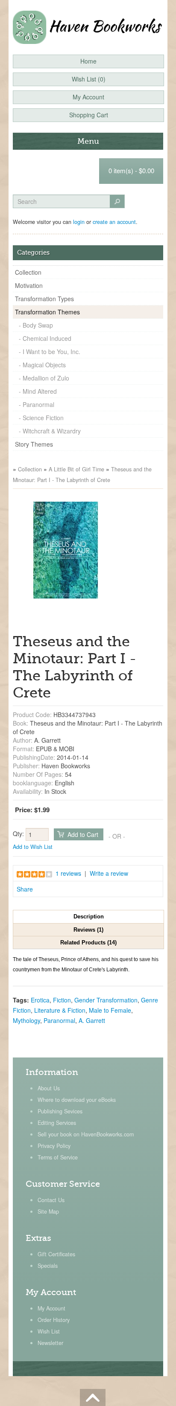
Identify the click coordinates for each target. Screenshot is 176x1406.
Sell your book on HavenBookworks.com (86, 1134)
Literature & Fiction (59, 1010)
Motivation (29, 285)
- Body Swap (36, 325)
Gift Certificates (56, 1254)
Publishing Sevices (60, 1111)
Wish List (49, 1331)
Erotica (40, 1000)
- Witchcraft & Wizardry (50, 431)
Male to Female (110, 1010)
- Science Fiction (41, 417)
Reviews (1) (88, 930)
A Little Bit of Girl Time (76, 469)
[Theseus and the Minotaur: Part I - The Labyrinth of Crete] (65, 549)
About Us (49, 1088)
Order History (54, 1320)
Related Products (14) (88, 942)
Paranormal (59, 1020)
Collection (28, 272)
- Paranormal (36, 404)
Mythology (26, 1020)
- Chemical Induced (45, 338)
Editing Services (57, 1123)
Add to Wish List (33, 847)
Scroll (93, 1397)
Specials (48, 1265)
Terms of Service (58, 1157)
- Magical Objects (42, 364)
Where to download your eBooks (77, 1100)
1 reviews (68, 873)
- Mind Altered (38, 391)
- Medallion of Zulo (44, 378)
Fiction (62, 1000)
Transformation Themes (47, 312)
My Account (51, 1308)
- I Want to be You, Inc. (49, 351)
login (79, 222)
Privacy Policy (54, 1146)
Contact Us (51, 1200)
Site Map (48, 1211)
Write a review (109, 873)
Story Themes (34, 444)
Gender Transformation (106, 1000)
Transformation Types (44, 298)
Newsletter (50, 1343)
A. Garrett (92, 1020)
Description (88, 916)
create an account (114, 222)
